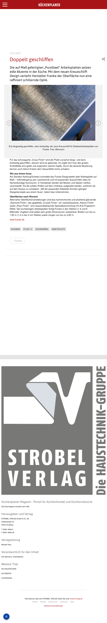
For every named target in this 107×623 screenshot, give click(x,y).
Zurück (18, 240)
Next (98, 123)
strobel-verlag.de (76, 598)
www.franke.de (17, 219)
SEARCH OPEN (102, 13)
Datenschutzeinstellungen (53, 606)
